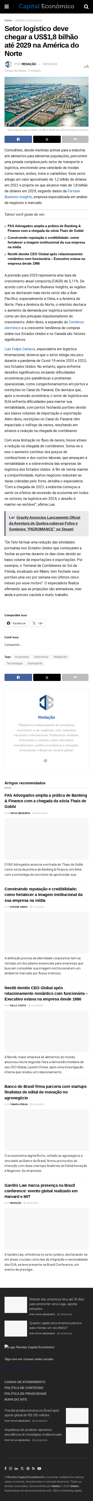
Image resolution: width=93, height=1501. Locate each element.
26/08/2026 (65, 1314)
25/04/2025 (38, 1104)
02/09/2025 (36, 1005)
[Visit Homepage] (46, 6)
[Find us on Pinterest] (28, 1468)
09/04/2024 (50, 64)
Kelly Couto (18, 1005)
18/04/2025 (32, 1203)
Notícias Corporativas (29, 20)
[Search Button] (86, 6)
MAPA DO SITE (16, 1399)
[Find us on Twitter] (22, 1468)
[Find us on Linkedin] (21, 1367)
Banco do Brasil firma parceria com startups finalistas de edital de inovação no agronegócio (46, 1092)
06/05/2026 (41, 813)
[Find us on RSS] (28, 1367)
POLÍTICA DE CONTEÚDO (24, 1388)
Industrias (41, 656)
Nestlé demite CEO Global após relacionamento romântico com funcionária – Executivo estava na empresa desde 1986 (46, 258)
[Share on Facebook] (18, 139)
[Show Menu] (7, 6)
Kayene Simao (19, 907)
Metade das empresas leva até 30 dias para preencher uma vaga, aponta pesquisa (56, 1303)
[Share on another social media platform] (75, 139)
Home (8, 20)
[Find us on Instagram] (13, 1367)
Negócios (60, 656)
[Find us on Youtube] (39, 1468)
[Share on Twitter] (47, 139)
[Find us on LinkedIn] (16, 1468)
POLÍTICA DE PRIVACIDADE (25, 1393)
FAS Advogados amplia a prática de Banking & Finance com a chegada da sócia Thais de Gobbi (46, 801)
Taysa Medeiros (20, 813)
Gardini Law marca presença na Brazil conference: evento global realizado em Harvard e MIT (41, 1191)
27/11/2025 (38, 907)
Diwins (56, 1486)
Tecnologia (15, 663)
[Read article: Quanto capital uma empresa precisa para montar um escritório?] (16, 1329)
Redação (29, 64)
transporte (35, 663)
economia (22, 656)
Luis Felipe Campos (20, 349)
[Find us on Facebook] (6, 1367)
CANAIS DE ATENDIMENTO (25, 1382)
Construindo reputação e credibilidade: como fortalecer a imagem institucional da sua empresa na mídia (46, 242)
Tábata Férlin (19, 1104)
